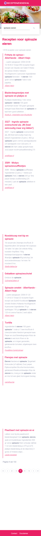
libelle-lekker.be (11, 266)
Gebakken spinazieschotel (18, 273)
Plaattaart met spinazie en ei (19, 430)
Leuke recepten (11, 455)
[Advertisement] (20, 213)
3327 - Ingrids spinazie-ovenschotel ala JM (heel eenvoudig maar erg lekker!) (19, 124)
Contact (14, 533)
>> (38, 471)
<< (3, 471)
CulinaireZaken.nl (12, 280)
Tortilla (8, 322)
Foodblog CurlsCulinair (14, 350)
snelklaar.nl (9, 156)
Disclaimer (23, 533)
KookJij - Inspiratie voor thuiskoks (18, 115)
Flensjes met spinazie (16, 357)
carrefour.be (9, 382)
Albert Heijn (9, 86)
